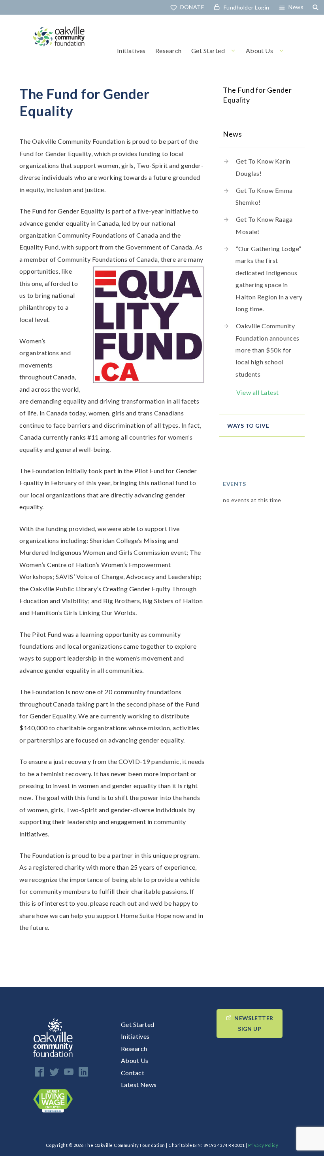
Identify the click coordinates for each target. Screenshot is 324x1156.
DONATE (192, 7)
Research (168, 50)
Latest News (139, 1084)
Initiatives (131, 50)
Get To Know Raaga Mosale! (264, 225)
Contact (132, 1072)
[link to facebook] (39, 1072)
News (295, 7)
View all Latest (257, 392)
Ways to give (248, 425)
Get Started (208, 50)
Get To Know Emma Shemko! (263, 196)
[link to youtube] (68, 1072)
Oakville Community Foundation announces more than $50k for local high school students (267, 350)
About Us (259, 50)
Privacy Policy (263, 1145)
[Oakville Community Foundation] (59, 43)
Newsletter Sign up (253, 1023)
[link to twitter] (54, 1072)
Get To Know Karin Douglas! (262, 167)
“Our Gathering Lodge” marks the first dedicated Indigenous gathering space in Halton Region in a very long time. (268, 278)
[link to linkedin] (83, 1072)
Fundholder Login (246, 7)
